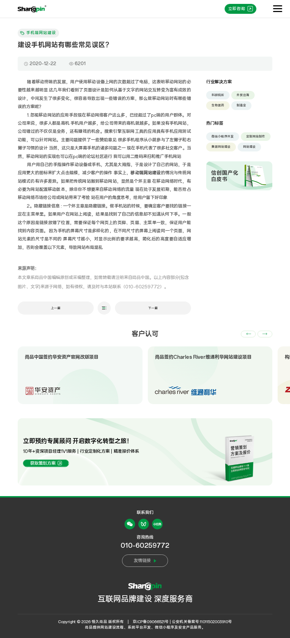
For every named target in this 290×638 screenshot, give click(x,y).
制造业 (241, 105)
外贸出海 (243, 95)
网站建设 (249, 147)
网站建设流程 (112, 627)
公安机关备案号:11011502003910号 (202, 622)
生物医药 (217, 105)
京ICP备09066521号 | (152, 622)
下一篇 (153, 308)
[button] (248, 334)
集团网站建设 (221, 147)
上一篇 (55, 308)
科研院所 (217, 95)
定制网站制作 (255, 136)
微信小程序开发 (222, 136)
